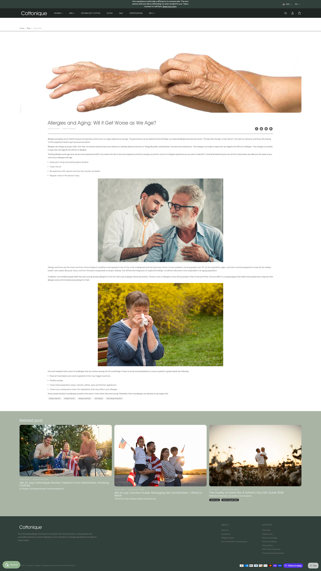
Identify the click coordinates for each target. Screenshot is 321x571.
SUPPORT (267, 525)
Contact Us (225, 534)
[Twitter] (261, 128)
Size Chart (266, 530)
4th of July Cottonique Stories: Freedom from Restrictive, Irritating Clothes (64, 484)
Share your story (169, 7)
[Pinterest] (266, 128)
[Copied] (270, 128)
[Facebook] (256, 128)
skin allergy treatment (114, 398)
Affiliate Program (227, 538)
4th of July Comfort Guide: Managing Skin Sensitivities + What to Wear (158, 494)
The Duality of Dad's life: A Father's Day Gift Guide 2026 (246, 492)
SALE (121, 13)
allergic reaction (54, 398)
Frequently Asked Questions (273, 553)
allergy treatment (85, 398)
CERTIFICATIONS (136, 13)
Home (22, 28)
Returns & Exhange (269, 538)
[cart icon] (299, 13)
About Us (225, 530)
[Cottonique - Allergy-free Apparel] (34, 13)
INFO (151, 13)
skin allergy (99, 398)
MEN (71, 13)
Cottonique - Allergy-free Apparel (37, 565)
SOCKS (110, 13)
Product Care (267, 534)
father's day (215, 500)
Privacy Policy (267, 545)
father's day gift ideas (230, 500)
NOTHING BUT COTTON (90, 13)
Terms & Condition (269, 542)
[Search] (286, 13)
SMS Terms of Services (271, 549)
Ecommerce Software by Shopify (63, 565)
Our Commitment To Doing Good (234, 542)
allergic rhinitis (69, 398)
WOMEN (57, 13)
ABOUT (225, 525)
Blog (28, 28)
